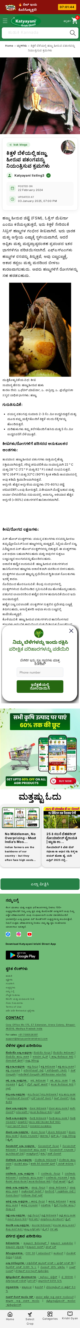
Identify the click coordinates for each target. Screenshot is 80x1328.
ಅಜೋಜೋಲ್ (44, 1253)
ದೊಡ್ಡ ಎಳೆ (10, 1209)
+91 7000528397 (28, 1034)
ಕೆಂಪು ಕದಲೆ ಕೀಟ (14, 1229)
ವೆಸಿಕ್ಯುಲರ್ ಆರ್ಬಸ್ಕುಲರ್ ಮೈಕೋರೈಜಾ (32, 1270)
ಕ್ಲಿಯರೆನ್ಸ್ (39, 1287)
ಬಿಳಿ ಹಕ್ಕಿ (54, 1229)
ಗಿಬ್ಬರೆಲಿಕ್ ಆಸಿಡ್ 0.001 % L (21, 1267)
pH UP (32, 1280)
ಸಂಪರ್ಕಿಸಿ (10, 983)
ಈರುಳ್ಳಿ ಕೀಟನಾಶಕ (57, 1201)
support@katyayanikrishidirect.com (27, 1038)
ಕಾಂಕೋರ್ (58, 1253)
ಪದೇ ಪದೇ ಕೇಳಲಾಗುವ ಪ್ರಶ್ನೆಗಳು (20, 1010)
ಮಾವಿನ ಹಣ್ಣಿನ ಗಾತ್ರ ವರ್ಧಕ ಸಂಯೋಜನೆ (55, 1296)
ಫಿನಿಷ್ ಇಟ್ (51, 1246)
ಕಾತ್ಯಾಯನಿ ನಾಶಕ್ (35, 1246)
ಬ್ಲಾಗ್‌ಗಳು (22, 45)
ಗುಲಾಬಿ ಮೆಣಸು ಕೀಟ (17, 1219)
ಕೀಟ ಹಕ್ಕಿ (34, 1219)
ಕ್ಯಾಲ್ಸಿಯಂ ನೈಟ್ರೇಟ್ (48, 1276)
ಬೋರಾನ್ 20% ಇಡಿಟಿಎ (52, 1267)
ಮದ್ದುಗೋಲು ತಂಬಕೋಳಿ (52, 1219)
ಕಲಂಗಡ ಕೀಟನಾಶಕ (42, 1225)
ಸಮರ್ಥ (18, 1257)
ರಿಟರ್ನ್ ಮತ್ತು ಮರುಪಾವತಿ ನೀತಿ (20, 999)
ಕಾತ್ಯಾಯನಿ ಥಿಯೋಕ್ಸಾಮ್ (36, 1243)
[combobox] (40, 32)
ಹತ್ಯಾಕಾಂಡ (27, 1287)
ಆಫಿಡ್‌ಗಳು (46, 1205)
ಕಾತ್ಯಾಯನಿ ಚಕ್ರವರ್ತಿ (15, 1246)
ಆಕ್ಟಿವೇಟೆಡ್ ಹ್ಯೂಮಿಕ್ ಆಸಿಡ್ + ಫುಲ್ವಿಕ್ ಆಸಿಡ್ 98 (50, 1263)
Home (9, 45)
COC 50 (30, 1253)
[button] (7, 20)
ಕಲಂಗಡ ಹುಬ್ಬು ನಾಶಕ (64, 1225)
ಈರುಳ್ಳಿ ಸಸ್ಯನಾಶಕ (29, 1205)
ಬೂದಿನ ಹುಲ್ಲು (67, 1205)
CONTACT (15, 1017)
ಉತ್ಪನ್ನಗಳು (11, 987)
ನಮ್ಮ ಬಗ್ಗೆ (10, 991)
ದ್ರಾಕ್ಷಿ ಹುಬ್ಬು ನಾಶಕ (67, 1215)
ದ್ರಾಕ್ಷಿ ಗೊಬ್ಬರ (34, 1215)
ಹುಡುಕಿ (9, 975)
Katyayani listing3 (29, 175)
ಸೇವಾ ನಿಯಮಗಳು (14, 1003)
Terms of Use (14, 1006)
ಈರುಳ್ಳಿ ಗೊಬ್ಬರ (38, 1201)
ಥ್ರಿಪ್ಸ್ (57, 1205)
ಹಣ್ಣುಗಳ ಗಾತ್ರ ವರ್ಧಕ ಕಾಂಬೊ (23, 1300)
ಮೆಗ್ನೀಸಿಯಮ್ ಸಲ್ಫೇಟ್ (16, 1280)
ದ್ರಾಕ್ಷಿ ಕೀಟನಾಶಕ (48, 1215)
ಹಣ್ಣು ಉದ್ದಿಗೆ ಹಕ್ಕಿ (32, 1229)
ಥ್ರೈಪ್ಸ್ (67, 1219)
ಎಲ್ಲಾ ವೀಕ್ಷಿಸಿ (40, 884)
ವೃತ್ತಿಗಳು (9, 979)
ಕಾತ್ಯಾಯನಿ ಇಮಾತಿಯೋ (62, 1243)
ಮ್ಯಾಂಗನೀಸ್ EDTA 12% (50, 1280)
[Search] (72, 33)
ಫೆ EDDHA (67, 1276)
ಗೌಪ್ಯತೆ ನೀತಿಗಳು (13, 995)
